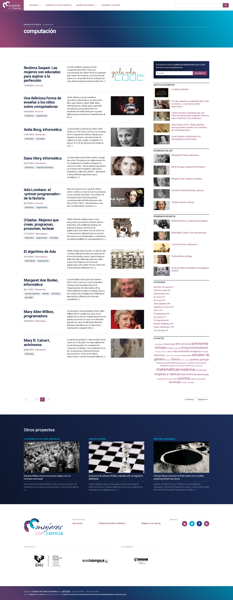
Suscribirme (200, 73)
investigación (198, 366)
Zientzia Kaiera (97, 439)
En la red (158, 300)
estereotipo (186, 355)
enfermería (169, 355)
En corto (157, 297)
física (175, 359)
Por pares (158, 317)
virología (183, 382)
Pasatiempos (160, 313)
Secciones (77, 523)
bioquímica (188, 347)
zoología (190, 382)
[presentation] (181, 92)
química (183, 378)
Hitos (156, 310)
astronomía (199, 344)
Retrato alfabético (162, 323)
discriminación (182, 351)
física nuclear (184, 360)
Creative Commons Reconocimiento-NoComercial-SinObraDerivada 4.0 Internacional (94, 594)
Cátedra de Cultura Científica (111, 523)
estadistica (177, 355)
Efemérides (159, 293)
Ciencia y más (160, 290)
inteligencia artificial (176, 366)
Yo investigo (159, 330)
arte (178, 343)
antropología (158, 344)
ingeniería (164, 366)
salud (193, 379)
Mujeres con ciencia (150, 523)
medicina (187, 369)
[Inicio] (12, 5)
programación (162, 379)
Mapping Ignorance (164, 439)
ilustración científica (186, 363)
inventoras (189, 366)
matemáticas (168, 369)
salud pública (201, 379)
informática (201, 363)
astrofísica (186, 344)
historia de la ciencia (167, 362)
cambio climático (160, 352)
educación (159, 355)
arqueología (169, 344)
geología (204, 359)
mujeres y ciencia (167, 374)
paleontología (202, 374)
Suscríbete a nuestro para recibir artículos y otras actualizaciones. (180, 66)
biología (160, 347)
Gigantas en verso (162, 307)
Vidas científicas (161, 327)
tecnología (175, 382)
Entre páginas (160, 303)
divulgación (195, 351)
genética (194, 359)
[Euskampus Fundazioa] (95, 561)
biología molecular (174, 348)
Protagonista (160, 320)
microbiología (201, 370)
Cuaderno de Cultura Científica (42, 439)
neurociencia (188, 374)
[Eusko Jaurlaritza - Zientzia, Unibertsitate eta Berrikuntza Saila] (141, 561)
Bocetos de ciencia (163, 287)
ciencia (170, 351)
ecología (204, 352)
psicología (173, 379)
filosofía (168, 360)
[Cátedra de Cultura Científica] (49, 561)
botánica (202, 347)
